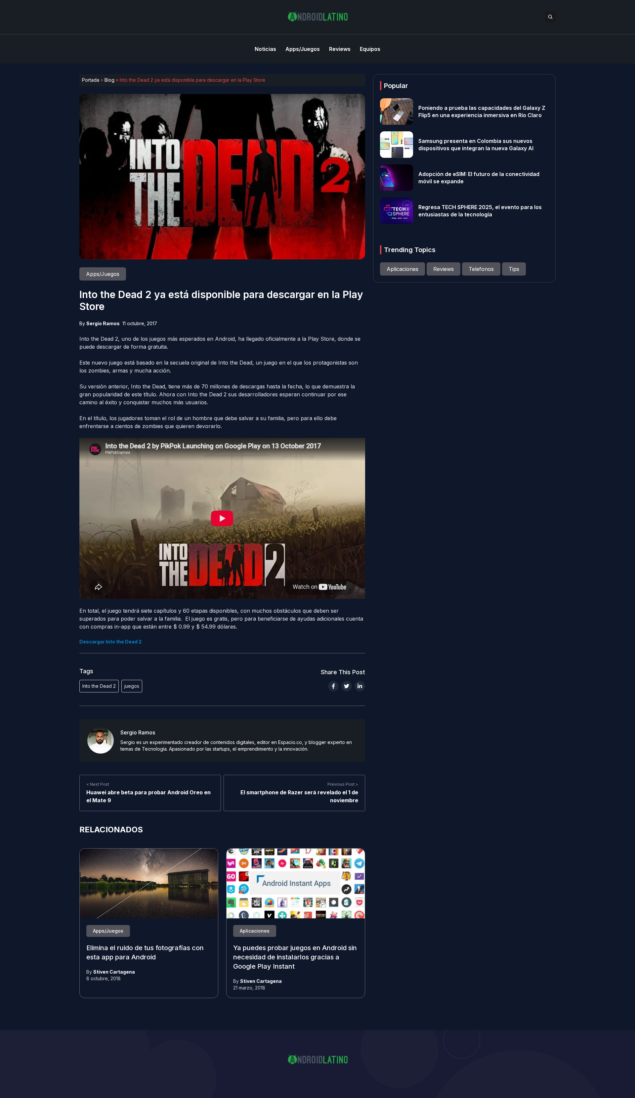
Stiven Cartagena (114, 972)
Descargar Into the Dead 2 (110, 641)
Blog (109, 80)
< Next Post (97, 784)
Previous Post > (342, 784)
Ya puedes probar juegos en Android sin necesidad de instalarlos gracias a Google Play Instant (295, 957)
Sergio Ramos (103, 323)
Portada (90, 80)
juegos (131, 686)
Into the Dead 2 (99, 686)
